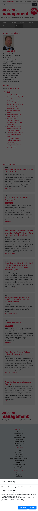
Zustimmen (23, 508)
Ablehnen (32, 508)
